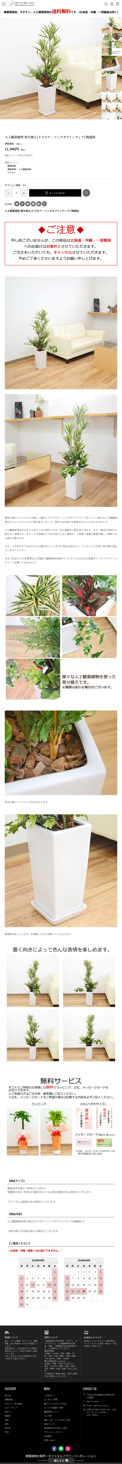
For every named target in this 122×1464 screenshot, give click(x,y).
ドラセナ (12, 172)
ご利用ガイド (49, 1395)
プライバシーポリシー (53, 1432)
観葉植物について (51, 1411)
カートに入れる (57, 193)
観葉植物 (12, 165)
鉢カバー (8, 1411)
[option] (51, 68)
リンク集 (48, 1415)
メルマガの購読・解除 (53, 1407)
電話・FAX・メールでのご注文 (57, 1420)
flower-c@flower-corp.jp (98, 1405)
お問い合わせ (49, 1440)
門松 (7, 1432)
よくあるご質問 (50, 1399)
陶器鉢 (8, 1415)
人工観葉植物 (25, 169)
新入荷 (8, 1395)
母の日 (8, 1428)
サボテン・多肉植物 (13, 1403)
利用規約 (48, 1436)
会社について (49, 1424)
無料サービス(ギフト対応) (55, 1403)
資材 (7, 1420)
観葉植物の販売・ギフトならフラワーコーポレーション (61, 1456)
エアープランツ (11, 1407)
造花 (7, 1424)
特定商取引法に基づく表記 (55, 1428)
